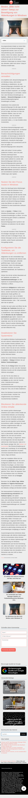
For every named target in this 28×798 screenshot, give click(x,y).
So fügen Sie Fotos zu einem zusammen (12, 747)
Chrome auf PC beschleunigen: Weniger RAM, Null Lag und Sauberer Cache (13, 743)
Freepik (2, 557)
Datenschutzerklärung (6, 768)
